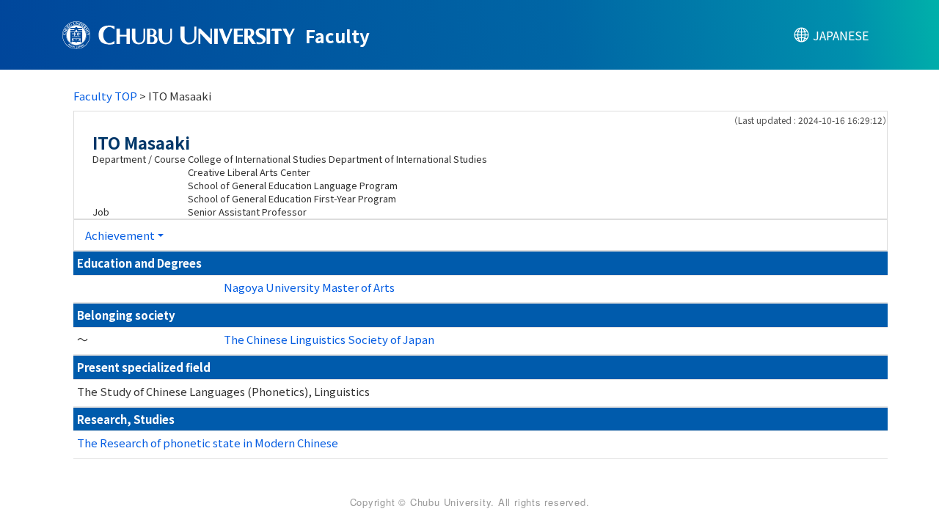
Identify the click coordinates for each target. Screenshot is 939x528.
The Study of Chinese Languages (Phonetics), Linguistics (223, 391)
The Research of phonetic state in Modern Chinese (207, 442)
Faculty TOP (105, 95)
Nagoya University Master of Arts (309, 287)
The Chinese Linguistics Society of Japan (329, 339)
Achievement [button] (120, 235)
